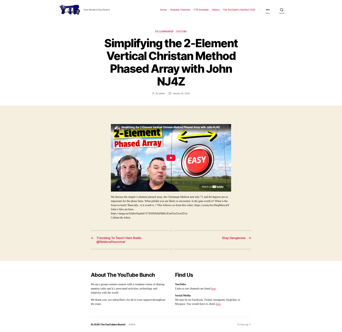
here (213, 288)
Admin (132, 324)
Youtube (181, 31)
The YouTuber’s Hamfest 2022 (239, 9)
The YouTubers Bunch (112, 324)
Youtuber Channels (180, 9)
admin (162, 93)
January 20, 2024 (181, 93)
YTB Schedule (201, 9)
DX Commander (164, 31)
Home (163, 9)
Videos (215, 9)
